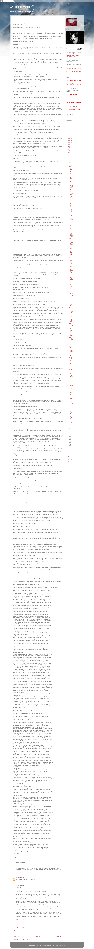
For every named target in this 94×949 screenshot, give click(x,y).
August (70, 428)
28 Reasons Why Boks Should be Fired (71, 391)
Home (38, 936)
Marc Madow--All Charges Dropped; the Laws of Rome (71, 329)
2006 (69, 459)
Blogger (63, 945)
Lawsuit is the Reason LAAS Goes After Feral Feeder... (71, 220)
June (70, 435)
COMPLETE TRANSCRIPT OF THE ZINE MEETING (71, 362)
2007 (69, 456)
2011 (69, 144)
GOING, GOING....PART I (71, 377)
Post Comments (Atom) (24, 939)
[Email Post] (16, 857)
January (70, 453)
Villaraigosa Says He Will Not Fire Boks (71, 262)
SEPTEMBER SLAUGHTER (71, 310)
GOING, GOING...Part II (71, 371)
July (70, 432)
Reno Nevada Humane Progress (71, 242)
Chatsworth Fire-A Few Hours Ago (71, 318)
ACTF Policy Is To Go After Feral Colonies (71, 252)
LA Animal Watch (20, 6)
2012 (69, 142)
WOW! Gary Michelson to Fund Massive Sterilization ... (71, 292)
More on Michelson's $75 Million (71, 271)
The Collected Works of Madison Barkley (71, 402)
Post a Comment (18, 930)
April (70, 441)
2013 (69, 140)
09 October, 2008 (20, 872)
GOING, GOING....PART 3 (71, 353)
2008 (69, 152)
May (70, 438)
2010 (69, 146)
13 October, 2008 (20, 927)
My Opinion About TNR (71, 177)
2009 (69, 149)
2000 (69, 461)
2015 (69, 138)
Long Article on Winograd (70, 171)
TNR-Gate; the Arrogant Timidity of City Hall (71, 194)
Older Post (59, 936)
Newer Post (16, 936)
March (70, 444)
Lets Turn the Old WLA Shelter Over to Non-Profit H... (70, 416)
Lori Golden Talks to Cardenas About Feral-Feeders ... (71, 206)
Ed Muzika (18, 877)
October (70, 165)
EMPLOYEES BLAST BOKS (71, 383)
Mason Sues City (70, 347)
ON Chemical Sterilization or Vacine (71, 280)
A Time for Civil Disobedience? (71, 184)
